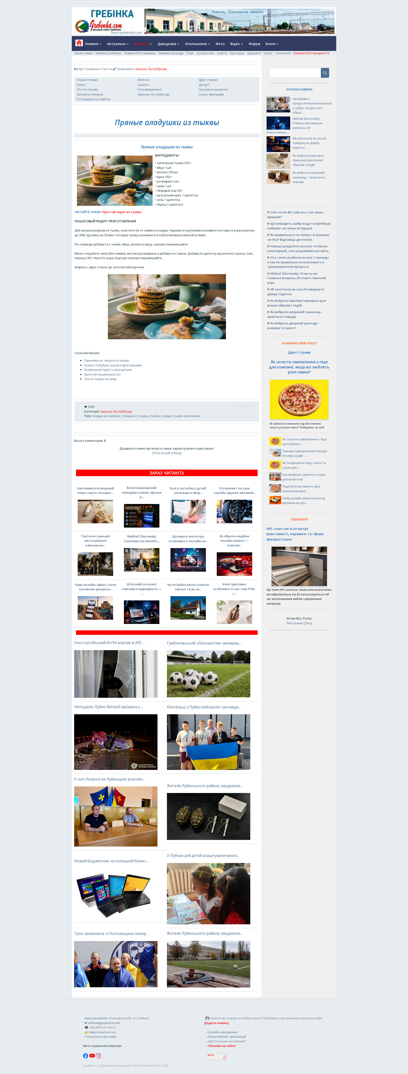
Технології (283, 53)
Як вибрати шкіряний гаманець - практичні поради (309, 177)
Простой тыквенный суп (102, 374)
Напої (81, 85)
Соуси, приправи (211, 94)
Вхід (177, 453)
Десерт (204, 85)
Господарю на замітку (93, 99)
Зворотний (97, 1032)
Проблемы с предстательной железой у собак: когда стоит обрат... (312, 106)
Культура (237, 53)
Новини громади (170, 53)
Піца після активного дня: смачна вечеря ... (301, 488)
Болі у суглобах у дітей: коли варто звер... (188, 490)
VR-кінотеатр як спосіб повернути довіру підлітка (309, 143)
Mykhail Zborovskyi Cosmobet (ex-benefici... (142, 538)
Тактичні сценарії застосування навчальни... (95, 540)
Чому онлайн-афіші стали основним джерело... (95, 586)
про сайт (109, 1036)
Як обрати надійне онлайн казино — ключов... (234, 540)
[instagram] (98, 1057)
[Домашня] (77, 44)
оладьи (166, 416)
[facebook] (86, 1057)
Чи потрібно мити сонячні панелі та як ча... (188, 586)
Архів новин (84, 53)
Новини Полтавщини (140, 53)
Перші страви (87, 80)
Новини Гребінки (108, 53)
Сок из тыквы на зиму (100, 379)
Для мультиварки (90, 94)
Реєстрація (162, 453)
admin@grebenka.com (104, 1023)
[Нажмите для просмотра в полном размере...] (167, 338)
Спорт (268, 53)
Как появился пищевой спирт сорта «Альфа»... (95, 490)
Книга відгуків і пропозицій (227, 1036)
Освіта (222, 53)
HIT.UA (211, 1055)
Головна (91, 69)
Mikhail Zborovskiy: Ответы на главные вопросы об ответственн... (294, 125)
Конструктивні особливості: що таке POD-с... (234, 588)
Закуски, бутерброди (154, 94)
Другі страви (208, 80)
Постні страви (87, 89)
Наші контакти (96, 1018)
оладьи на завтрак (106, 416)
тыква (155, 416)
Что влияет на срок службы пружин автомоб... (234, 490)
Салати (143, 85)
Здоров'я (254, 53)
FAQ (210, 1041)
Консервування (149, 89)
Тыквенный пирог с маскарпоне (108, 370)
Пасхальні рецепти (213, 89)
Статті (105, 69)
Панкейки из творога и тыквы (106, 360)
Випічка (143, 80)
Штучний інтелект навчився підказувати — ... (142, 588)
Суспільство (205, 53)
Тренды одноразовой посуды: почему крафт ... (305, 453)
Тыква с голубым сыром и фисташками (113, 365)
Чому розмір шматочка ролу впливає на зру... (303, 500)
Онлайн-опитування (223, 1032)
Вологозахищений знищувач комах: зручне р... (142, 492)
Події (190, 53)
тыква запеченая (187, 416)
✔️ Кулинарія (122, 69)
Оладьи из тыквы (135, 416)
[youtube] (92, 1057)
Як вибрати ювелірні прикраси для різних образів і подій (308, 160)
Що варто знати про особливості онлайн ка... (188, 538)
